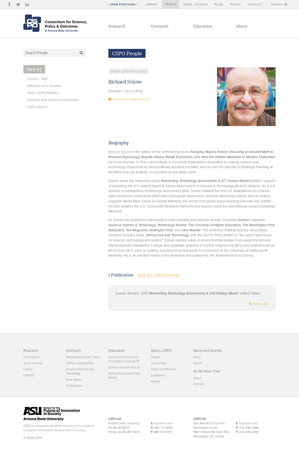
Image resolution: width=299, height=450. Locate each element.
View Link (260, 304)
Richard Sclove (119, 152)
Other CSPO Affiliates (43, 93)
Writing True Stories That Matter (124, 376)
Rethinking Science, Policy (83, 357)
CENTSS (29, 375)
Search (277, 4)
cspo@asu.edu (163, 423)
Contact (255, 4)
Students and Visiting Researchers (53, 100)
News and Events (207, 350)
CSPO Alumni (37, 107)
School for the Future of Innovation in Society (123, 359)
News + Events (195, 4)
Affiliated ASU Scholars (44, 86)
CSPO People (127, 53)
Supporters (158, 375)
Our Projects (31, 357)
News (197, 357)
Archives (199, 384)
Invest (235, 4)
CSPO (55, 23)
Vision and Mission (163, 369)
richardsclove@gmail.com (131, 99)
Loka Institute (133, 91)
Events (197, 363)
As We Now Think (207, 371)
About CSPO (161, 350)
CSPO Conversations (79, 363)
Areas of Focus (33, 363)
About (242, 26)
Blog (219, 4)
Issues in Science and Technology (80, 371)
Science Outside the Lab (124, 367)
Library (151, 4)
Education (203, 26)
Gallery (155, 381)
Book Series (74, 379)
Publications (74, 386)
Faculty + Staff (37, 79)
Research (116, 26)
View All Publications (158, 275)
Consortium (158, 363)
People (170, 4)
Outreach (159, 26)
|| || (122, 4)
